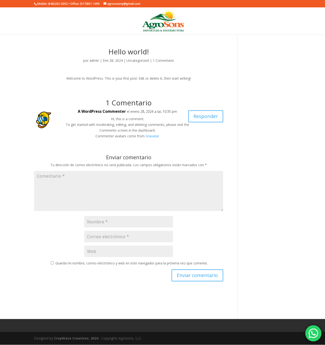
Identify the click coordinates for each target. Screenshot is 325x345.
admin (94, 60)
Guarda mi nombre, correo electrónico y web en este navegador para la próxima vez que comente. (131, 263)
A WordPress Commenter (102, 111)
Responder (205, 116)
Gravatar (152, 136)
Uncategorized (138, 60)
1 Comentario (163, 60)
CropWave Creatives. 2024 (76, 338)
